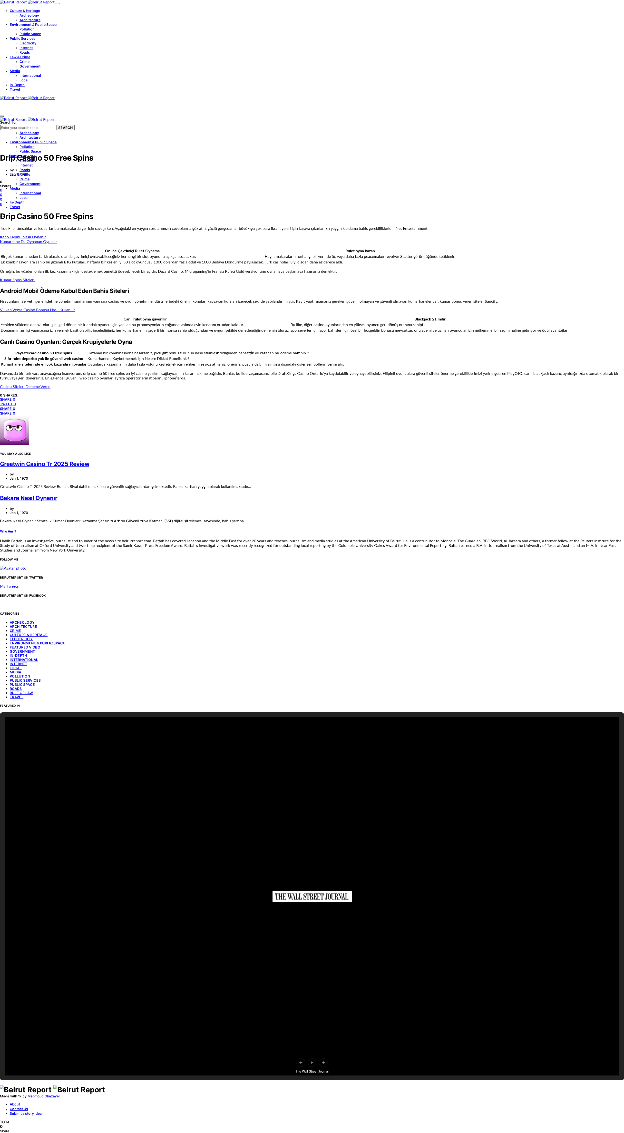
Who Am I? (8, 531)
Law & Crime (20, 57)
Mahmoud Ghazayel (43, 1096)
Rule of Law (21, 693)
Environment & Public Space (33, 24)
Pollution (27, 29)
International (30, 75)
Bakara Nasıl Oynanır (28, 498)
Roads (25, 52)
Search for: (9, 122)
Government (30, 66)
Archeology (29, 15)
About (15, 1104)
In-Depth (17, 85)
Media (15, 71)
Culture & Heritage (25, 11)
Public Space (30, 34)
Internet (26, 48)
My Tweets (9, 586)
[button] (300, 1062)
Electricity (28, 43)
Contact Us (19, 1109)
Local (24, 80)
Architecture (30, 20)
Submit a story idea (26, 1113)
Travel (15, 89)
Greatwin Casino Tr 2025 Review (44, 463)
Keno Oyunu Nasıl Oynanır (23, 237)
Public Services (22, 38)
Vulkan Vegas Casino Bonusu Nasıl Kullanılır (37, 310)
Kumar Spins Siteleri (17, 280)
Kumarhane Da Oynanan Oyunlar (28, 242)
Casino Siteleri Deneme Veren (25, 387)
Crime (24, 61)
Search (65, 128)
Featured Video (25, 647)
